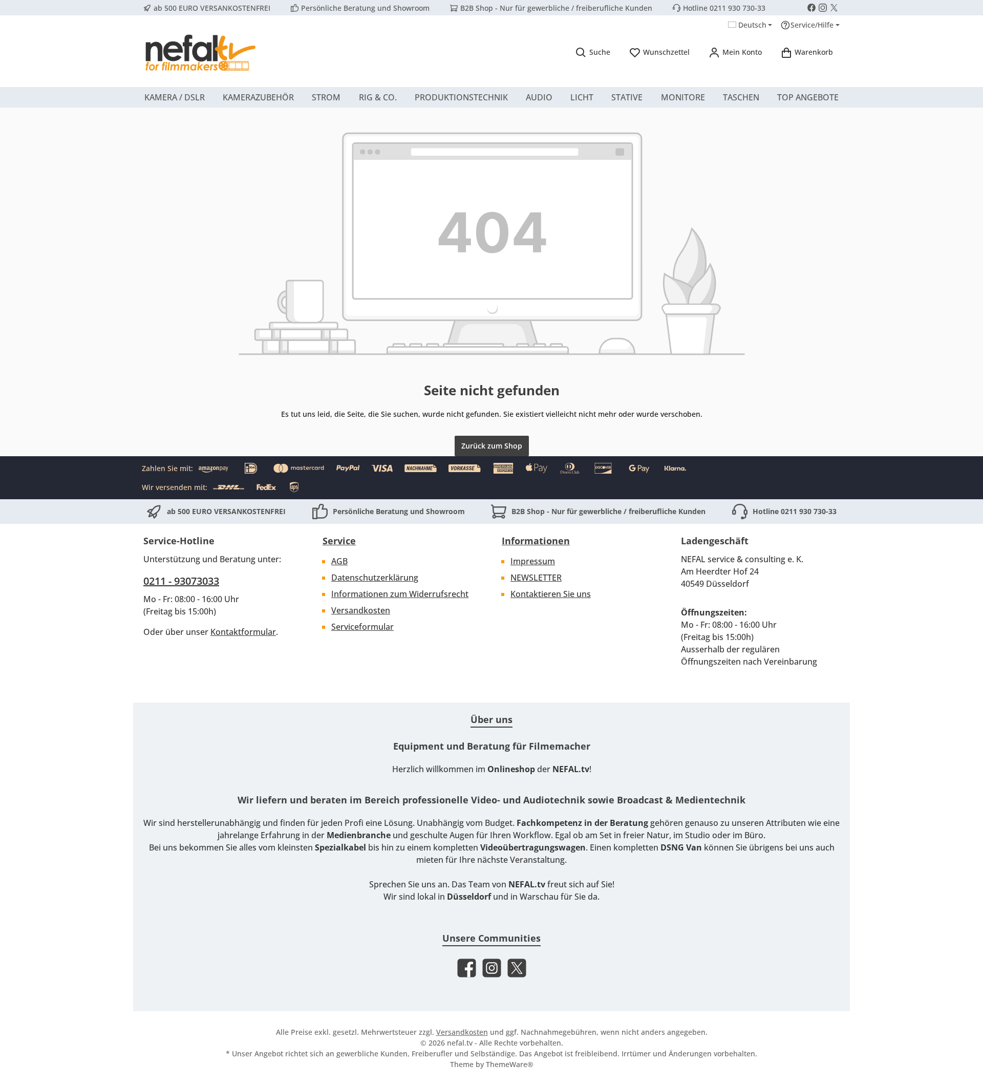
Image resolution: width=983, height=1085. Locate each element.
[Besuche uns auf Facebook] (811, 8)
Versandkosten (360, 610)
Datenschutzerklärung (374, 577)
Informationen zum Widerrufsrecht (399, 594)
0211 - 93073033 (181, 581)
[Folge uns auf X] (834, 8)
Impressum (532, 561)
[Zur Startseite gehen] (199, 52)
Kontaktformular (243, 631)
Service (339, 541)
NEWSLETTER (536, 577)
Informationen (536, 541)
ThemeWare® (509, 1064)
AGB (339, 561)
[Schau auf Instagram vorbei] (823, 8)
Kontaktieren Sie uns (550, 594)
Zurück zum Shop (491, 446)
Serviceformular (362, 626)
